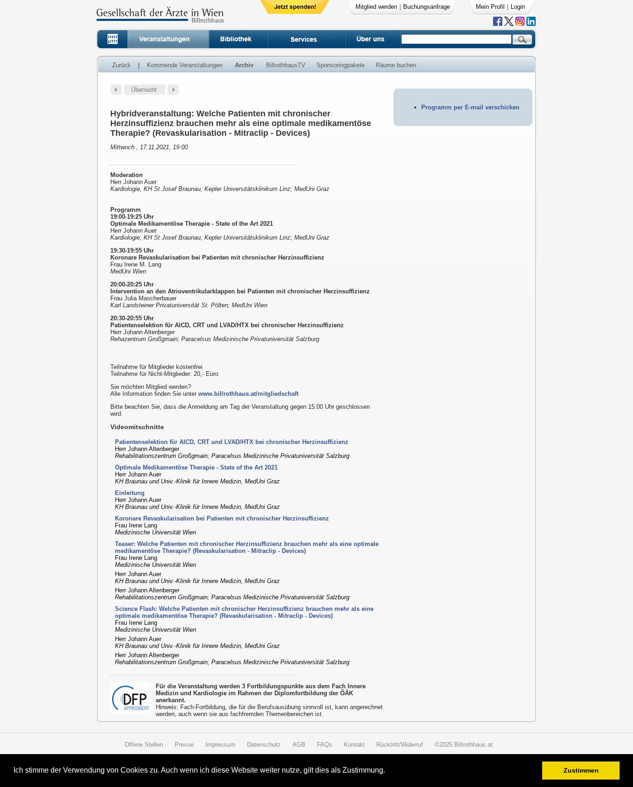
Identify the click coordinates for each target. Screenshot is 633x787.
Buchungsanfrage (426, 6)
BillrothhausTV (285, 65)
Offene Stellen (144, 744)
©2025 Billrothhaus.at (464, 744)
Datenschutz (264, 744)
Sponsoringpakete (340, 65)
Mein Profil (490, 6)
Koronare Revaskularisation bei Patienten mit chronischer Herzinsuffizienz (222, 518)
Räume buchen (396, 65)
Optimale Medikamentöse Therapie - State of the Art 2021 (196, 467)
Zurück (121, 65)
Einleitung (130, 492)
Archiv (244, 65)
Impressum (220, 744)
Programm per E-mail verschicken (470, 107)
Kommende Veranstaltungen (184, 65)
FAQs (324, 744)
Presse (184, 744)
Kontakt (354, 744)
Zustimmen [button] (581, 770)
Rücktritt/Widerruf (399, 744)
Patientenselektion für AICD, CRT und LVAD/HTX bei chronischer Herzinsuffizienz (231, 441)
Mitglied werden (376, 6)
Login (518, 6)
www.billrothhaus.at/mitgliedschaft (248, 393)
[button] (388, 771)
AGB (298, 744)
